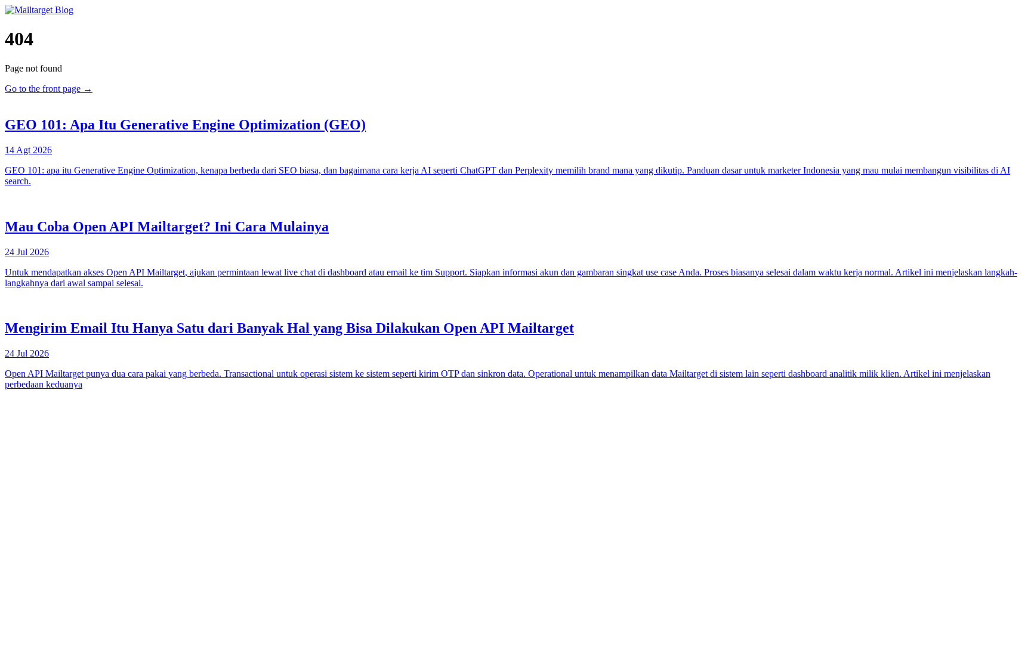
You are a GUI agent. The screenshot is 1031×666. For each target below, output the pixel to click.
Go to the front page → (48, 88)
